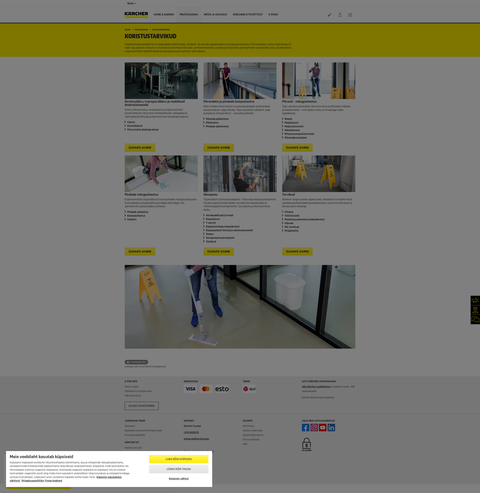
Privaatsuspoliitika (33, 480)
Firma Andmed (53, 480)
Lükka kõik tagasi (179, 469)
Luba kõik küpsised (179, 459)
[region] (109, 469)
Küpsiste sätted (178, 478)
